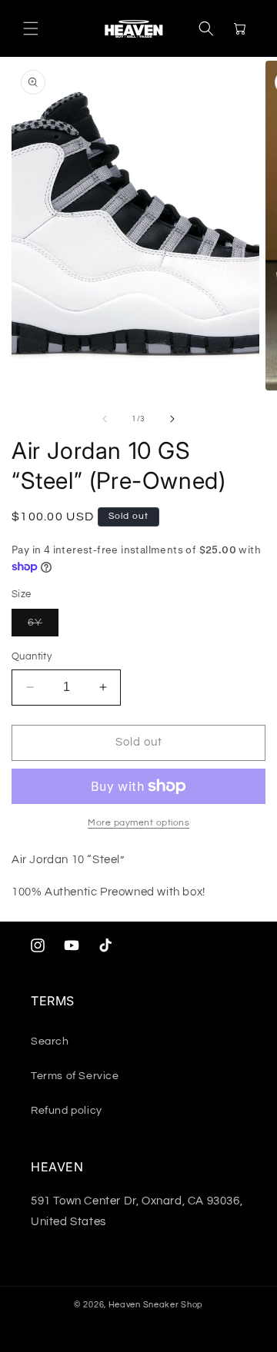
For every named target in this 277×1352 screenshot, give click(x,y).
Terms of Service (75, 1076)
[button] (31, 28)
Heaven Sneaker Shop (155, 1305)
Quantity (32, 656)
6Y (43, 626)
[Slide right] (172, 419)
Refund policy (66, 1110)
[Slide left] (105, 419)
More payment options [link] (138, 823)
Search (50, 1041)
